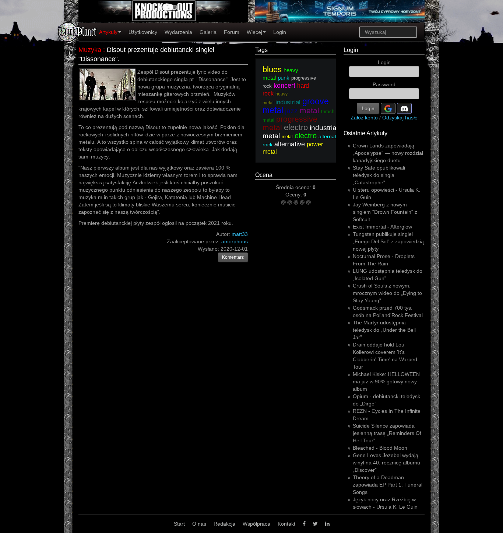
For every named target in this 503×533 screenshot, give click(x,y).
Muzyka (89, 49)
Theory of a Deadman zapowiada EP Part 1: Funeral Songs (387, 484)
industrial (287, 102)
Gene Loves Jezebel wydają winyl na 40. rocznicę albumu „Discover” (386, 462)
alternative (289, 144)
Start (179, 524)
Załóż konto (364, 118)
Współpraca (256, 524)
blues (272, 69)
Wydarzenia (178, 32)
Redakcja (224, 524)
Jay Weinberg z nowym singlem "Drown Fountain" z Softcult (385, 212)
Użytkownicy (143, 32)
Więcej (254, 32)
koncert (284, 85)
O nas (199, 524)
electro (296, 127)
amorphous (234, 241)
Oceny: (294, 195)
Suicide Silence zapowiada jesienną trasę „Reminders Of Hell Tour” (387, 433)
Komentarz (233, 257)
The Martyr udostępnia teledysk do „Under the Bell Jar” (384, 330)
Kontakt (286, 524)
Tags (261, 50)
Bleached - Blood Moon (380, 448)
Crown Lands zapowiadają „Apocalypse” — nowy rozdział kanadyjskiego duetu (388, 153)
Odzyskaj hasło (400, 118)
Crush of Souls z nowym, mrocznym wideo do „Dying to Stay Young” (387, 293)
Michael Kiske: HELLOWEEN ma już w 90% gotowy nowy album (386, 381)
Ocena (263, 175)
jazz (291, 111)
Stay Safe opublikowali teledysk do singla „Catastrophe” (379, 175)
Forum (231, 32)
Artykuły (108, 32)
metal (309, 110)
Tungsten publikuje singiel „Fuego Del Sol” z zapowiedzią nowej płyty (388, 241)
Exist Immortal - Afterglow (382, 227)
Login (279, 32)
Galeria (208, 32)
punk (283, 77)
